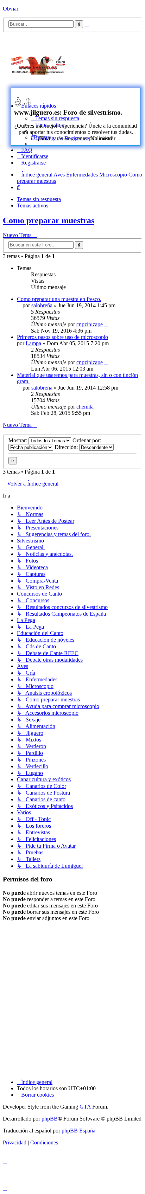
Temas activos (32, 205)
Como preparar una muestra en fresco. (59, 299)
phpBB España (78, 1131)
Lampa (33, 343)
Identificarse (49, 138)
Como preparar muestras (48, 220)
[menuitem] (24, 150)
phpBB (50, 1119)
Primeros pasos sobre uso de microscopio (62, 337)
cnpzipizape (89, 324)
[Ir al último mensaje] (106, 324)
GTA (85, 1107)
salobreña (41, 305)
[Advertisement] (111, 64)
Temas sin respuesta (39, 199)
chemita (85, 407)
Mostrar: (18, 440)
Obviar (10, 9)
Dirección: (67, 447)
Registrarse (76, 138)
